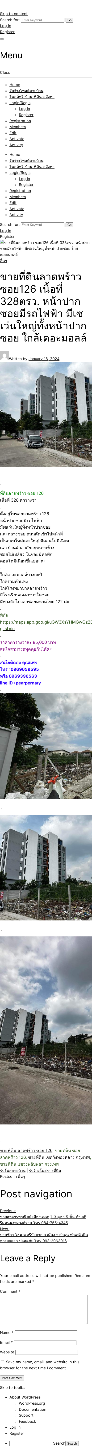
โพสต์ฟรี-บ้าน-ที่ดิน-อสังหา (31, 96)
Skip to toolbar (13, 1387)
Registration (20, 120)
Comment (10, 1291)
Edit (13, 132)
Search (59, 1443)
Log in (5, 25)
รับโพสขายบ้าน (12, 1170)
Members (17, 126)
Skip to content (14, 13)
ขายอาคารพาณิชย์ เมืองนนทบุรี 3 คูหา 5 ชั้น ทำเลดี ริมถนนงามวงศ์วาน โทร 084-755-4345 (43, 1216)
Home (14, 84)
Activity (16, 144)
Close (5, 72)
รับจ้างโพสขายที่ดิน (45, 1170)
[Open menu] (2, 39)
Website (7, 1352)
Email (6, 1342)
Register (7, 31)
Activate (16, 138)
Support (26, 1415)
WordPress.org (32, 1403)
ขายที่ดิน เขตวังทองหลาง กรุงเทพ (59, 1157)
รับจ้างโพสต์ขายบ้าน (26, 90)
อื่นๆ (3, 260)
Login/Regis (19, 102)
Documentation (32, 1409)
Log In (24, 108)
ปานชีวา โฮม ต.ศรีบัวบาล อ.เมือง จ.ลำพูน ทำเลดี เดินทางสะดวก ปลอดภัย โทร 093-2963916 (44, 1234)
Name (6, 1332)
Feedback (27, 1421)
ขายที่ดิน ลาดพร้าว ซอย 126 (26, 1150)
